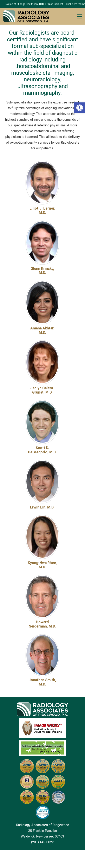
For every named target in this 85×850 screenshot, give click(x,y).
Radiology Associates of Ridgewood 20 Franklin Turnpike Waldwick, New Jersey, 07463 (42, 830)
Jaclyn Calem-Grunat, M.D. (42, 390)
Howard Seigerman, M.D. (42, 624)
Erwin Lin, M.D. (42, 507)
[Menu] (79, 16)
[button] (79, 107)
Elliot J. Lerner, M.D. (42, 210)
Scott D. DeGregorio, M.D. (42, 450)
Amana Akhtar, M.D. (42, 330)
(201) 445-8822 (42, 842)
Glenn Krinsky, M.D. (42, 271)
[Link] (26, 16)
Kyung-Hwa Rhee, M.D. (42, 565)
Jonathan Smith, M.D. (42, 682)
